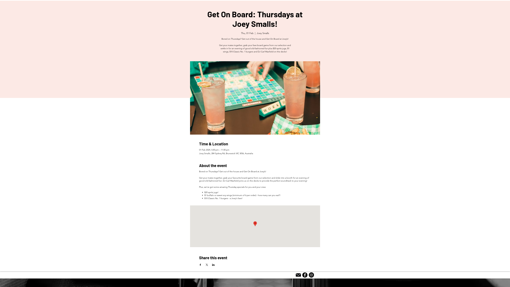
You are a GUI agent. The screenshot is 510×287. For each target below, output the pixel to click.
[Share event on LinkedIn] (213, 265)
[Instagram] (311, 275)
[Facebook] (304, 275)
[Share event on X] (207, 265)
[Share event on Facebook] (200, 265)
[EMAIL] (298, 275)
